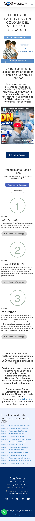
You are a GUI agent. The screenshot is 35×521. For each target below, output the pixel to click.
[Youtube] (28, 498)
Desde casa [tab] (17, 190)
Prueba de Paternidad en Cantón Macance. (15, 426)
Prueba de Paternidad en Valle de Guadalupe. (16, 460)
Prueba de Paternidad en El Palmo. (13, 450)
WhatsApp (26, 399)
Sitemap (17, 515)
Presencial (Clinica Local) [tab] (17, 185)
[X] (17, 498)
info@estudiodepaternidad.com (20, 485)
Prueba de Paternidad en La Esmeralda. (14, 428)
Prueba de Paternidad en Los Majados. (14, 431)
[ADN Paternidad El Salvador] (14, 3)
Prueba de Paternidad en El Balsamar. (14, 455)
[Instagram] (12, 498)
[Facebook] (7, 498)
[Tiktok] (23, 498)
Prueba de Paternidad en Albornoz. (13, 434)
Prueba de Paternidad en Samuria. (12, 444)
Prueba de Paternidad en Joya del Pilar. (14, 447)
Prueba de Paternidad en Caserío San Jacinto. (16, 439)
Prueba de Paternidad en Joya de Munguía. (15, 458)
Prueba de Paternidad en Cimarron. (13, 436)
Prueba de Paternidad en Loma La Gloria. (15, 453)
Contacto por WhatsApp (18, 155)
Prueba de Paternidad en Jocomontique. (14, 463)
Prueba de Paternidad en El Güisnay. (13, 442)
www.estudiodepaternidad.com (17, 493)
